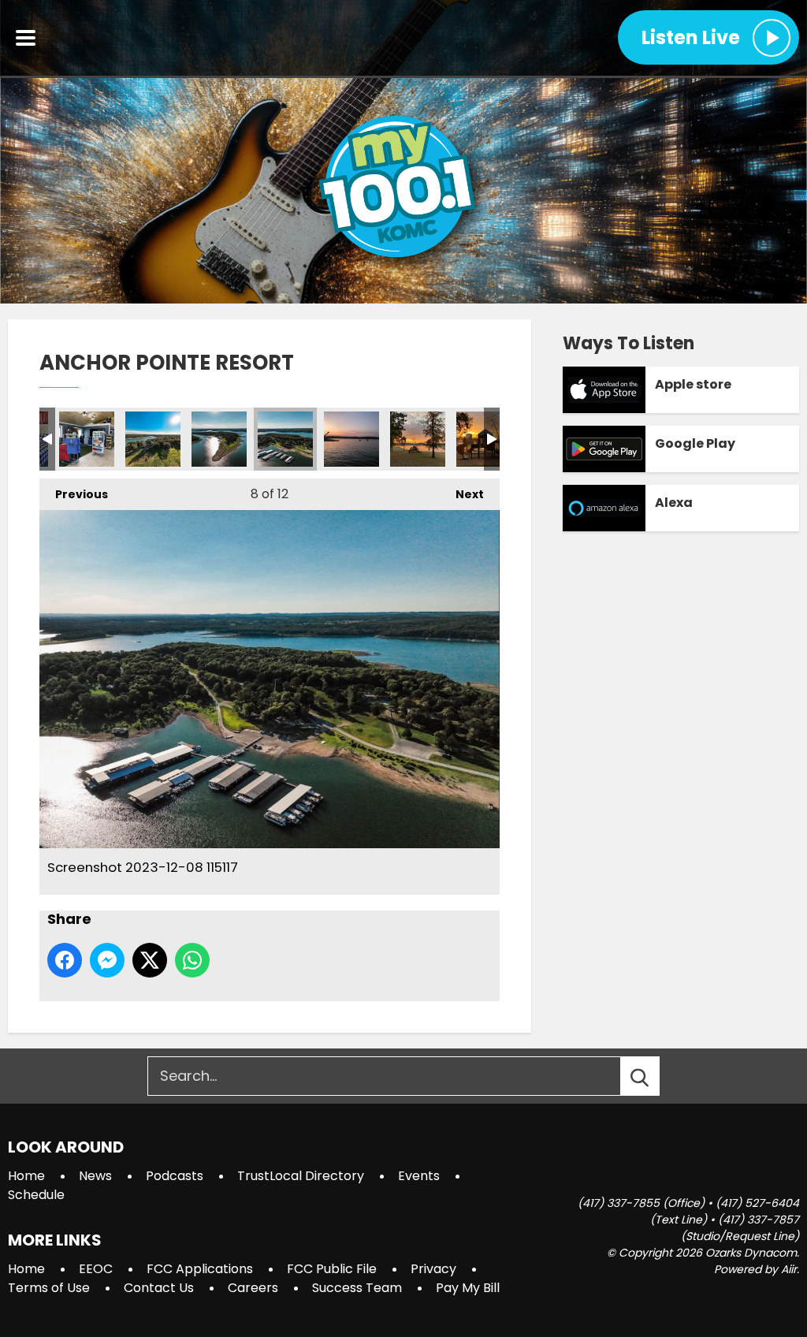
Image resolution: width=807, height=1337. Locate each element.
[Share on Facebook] (64, 960)
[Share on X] (149, 960)
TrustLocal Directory (300, 1176)
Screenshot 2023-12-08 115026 (219, 439)
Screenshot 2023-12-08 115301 (351, 439)
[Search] (654, 1076)
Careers (253, 1288)
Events (419, 1176)
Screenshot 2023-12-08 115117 (285, 439)
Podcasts (174, 1176)
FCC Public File (332, 1269)
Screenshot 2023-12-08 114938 (152, 439)
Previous (73, 494)
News (95, 1176)
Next (462, 494)
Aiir (789, 1269)
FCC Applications (200, 1269)
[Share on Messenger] (107, 960)
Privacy (433, 1269)
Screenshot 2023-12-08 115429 (417, 439)
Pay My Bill (468, 1288)
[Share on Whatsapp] (192, 960)
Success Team (357, 1288)
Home (26, 1176)
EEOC (96, 1269)
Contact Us (159, 1288)
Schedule (36, 1195)
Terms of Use (49, 1288)
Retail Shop (86, 439)
